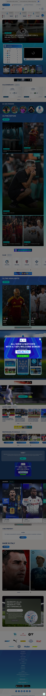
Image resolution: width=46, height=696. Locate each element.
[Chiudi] (40, 339)
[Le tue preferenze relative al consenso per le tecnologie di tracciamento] (44, 694)
